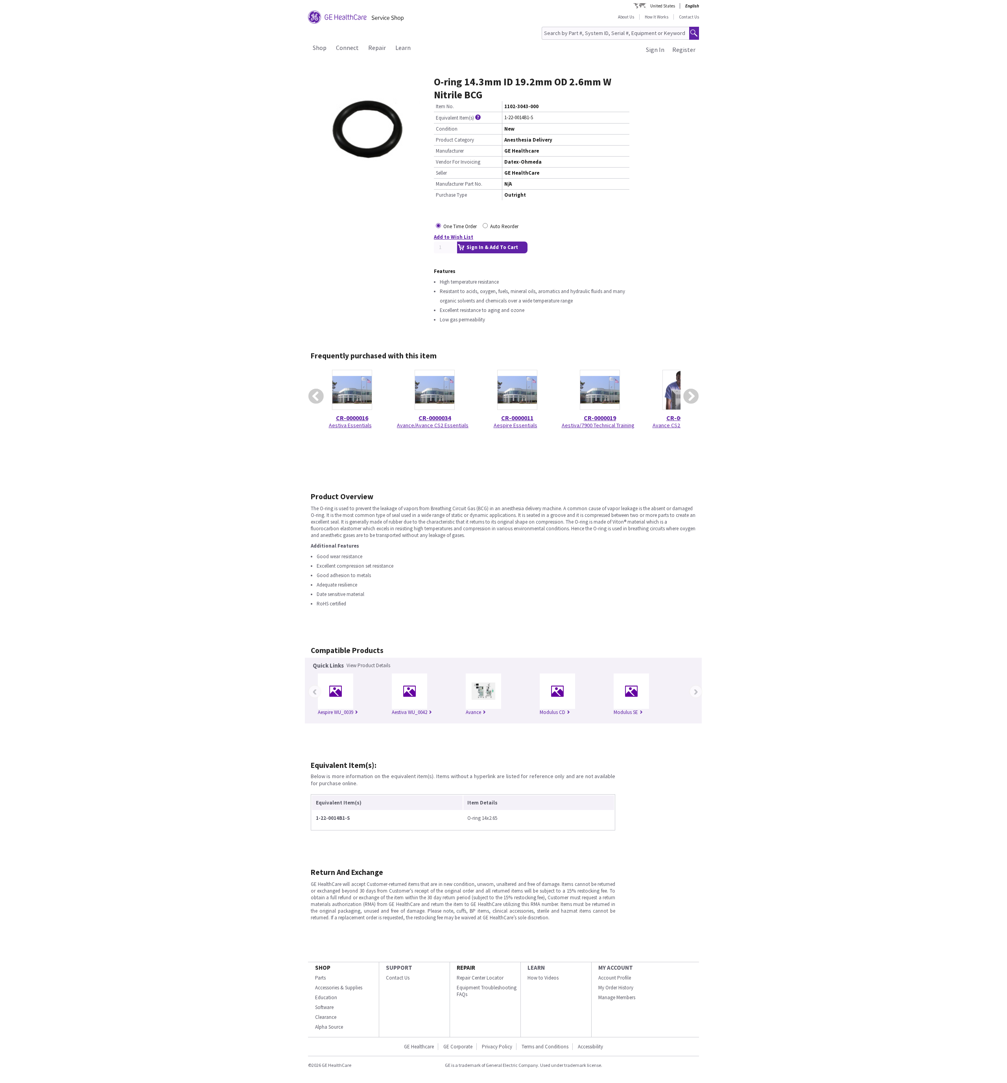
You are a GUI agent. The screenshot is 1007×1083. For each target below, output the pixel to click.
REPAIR (466, 967)
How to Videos (543, 977)
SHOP (322, 967)
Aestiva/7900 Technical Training (598, 425)
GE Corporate (457, 1046)
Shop (319, 48)
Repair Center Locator (480, 977)
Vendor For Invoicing (458, 162)
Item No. (445, 106)
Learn (403, 48)
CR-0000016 (352, 418)
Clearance (325, 1017)
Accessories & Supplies (338, 987)
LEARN (536, 967)
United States (662, 6)
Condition (446, 128)
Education (326, 997)
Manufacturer (450, 151)
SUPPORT (399, 967)
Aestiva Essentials (350, 425)
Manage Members (616, 997)
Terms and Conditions (545, 1046)
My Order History (615, 987)
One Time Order (460, 226)
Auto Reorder (504, 226)
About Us (626, 17)
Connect (347, 48)
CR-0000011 (517, 418)
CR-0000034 (435, 418)
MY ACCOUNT (615, 967)
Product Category (455, 140)
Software (324, 1007)
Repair (377, 48)
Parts (320, 977)
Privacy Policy (497, 1046)
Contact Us (689, 17)
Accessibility (590, 1046)
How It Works (656, 17)
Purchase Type (451, 195)
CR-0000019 (600, 418)
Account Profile (614, 977)
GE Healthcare (419, 1046)
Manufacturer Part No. (459, 184)
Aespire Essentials (515, 425)
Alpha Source (329, 1027)
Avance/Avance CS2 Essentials (432, 425)
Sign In (655, 50)
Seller (441, 173)
